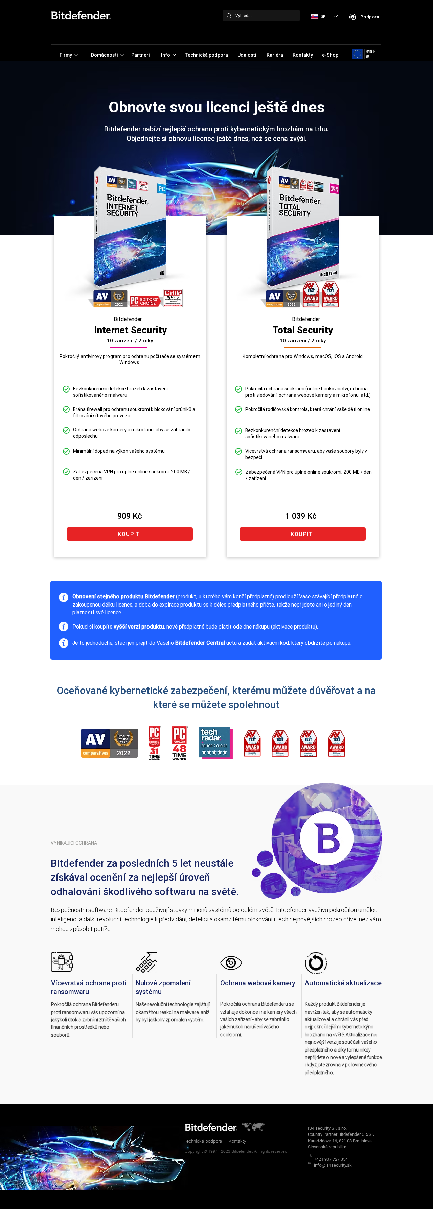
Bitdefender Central (200, 642)
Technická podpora (203, 1141)
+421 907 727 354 (331, 1159)
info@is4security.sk (333, 1165)
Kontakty (237, 1141)
